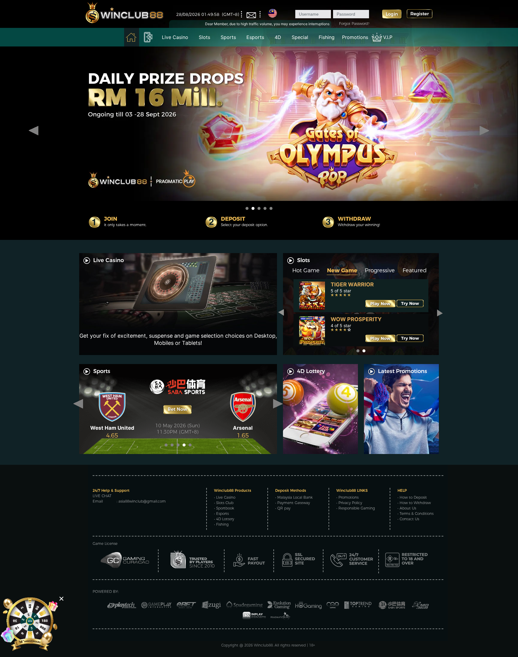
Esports (255, 37)
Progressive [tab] (380, 270)
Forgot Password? (354, 23)
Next (484, 131)
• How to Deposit (412, 497)
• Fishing (221, 524)
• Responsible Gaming (355, 508)
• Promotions (347, 497)
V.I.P (387, 37)
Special (300, 37)
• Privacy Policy (349, 502)
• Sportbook (224, 508)
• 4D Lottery (224, 519)
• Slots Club (224, 502)
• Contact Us (408, 519)
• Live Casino (224, 497)
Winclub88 (263, 645)
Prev (33, 131)
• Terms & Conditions (415, 513)
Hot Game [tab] (306, 270)
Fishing (327, 37)
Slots (204, 37)
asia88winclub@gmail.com (142, 501)
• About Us (406, 508)
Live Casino (175, 37)
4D (278, 37)
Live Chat (102, 496)
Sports (228, 37)
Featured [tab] (415, 270)
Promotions (355, 37)
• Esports (221, 513)
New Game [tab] (342, 270)
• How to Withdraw (414, 502)
